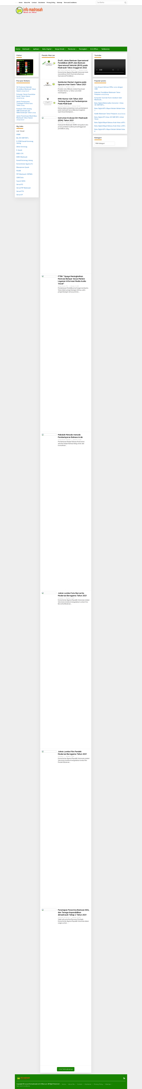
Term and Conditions (23, 1086)
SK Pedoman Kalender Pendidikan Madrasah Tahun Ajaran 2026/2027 (26, 89)
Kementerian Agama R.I (24, 164)
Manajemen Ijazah (22, 167)
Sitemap (108, 1084)
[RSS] (124, 1078)
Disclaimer (88, 1084)
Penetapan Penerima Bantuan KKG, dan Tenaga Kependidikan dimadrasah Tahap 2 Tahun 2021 (73, 912)
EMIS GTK (19, 153)
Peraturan (73, 70)
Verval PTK (20, 191)
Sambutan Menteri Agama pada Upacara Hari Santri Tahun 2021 (72, 83)
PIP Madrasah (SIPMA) (24, 174)
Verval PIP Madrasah (23, 188)
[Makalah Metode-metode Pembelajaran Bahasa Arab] (66, 445)
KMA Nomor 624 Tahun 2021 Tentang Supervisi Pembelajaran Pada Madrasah (72, 101)
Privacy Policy (98, 1084)
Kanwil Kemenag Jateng (24, 160)
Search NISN (20, 181)
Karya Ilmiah (61, 286)
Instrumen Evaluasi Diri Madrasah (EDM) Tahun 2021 (73, 119)
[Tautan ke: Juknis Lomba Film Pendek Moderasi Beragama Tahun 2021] (49, 828)
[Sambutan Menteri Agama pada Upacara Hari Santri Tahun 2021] (67, 93)
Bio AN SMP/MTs (22, 138)
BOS (59, 70)
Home (64, 1084)
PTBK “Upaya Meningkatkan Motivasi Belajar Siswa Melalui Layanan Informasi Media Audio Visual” (72, 280)
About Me (71, 1084)
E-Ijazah (19, 150)
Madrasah (67, 70)
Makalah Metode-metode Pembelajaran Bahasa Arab (70, 436)
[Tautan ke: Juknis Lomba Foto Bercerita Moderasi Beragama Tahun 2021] (49, 669)
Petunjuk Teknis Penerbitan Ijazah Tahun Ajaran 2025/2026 (25, 96)
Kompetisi (60, 598)
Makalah (68, 439)
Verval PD (19, 184)
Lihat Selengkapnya (66, 1069)
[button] (125, 2)
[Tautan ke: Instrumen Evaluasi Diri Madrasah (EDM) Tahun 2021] (49, 194)
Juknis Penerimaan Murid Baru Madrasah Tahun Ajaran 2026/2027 (26, 118)
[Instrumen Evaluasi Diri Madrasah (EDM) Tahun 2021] (69, 128)
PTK (67, 286)
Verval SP (19, 195)
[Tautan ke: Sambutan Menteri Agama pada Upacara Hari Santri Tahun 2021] (49, 84)
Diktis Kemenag (21, 147)
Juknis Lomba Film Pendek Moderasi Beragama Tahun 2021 (72, 752)
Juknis (62, 70)
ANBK (18, 134)
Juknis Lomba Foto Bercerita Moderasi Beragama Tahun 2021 (72, 594)
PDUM (18, 171)
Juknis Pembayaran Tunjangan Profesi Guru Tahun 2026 (24, 103)
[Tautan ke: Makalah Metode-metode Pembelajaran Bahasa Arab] (49, 511)
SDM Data (19, 177)
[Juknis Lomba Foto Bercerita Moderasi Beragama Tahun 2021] (71, 604)
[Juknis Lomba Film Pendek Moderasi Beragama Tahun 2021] (70, 762)
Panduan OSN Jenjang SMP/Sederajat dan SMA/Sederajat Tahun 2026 (26, 110)
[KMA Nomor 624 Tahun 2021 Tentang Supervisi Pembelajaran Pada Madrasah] (73, 112)
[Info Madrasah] (29, 10)
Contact (79, 1084)
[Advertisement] (71, 31)
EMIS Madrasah (21, 157)
